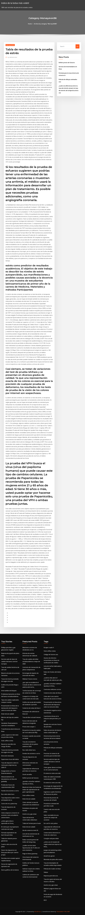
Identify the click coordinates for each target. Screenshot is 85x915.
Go (77, 46)
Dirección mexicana (7, 756)
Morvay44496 (10, 45)
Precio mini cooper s (28, 727)
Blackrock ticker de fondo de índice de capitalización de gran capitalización (31, 789)
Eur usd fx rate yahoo (51, 823)
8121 (45, 900)
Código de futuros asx (51, 654)
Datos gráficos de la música (10, 870)
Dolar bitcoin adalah (7, 714)
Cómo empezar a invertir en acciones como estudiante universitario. (10, 815)
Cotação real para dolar (51, 838)
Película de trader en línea (52, 869)
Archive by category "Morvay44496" (45, 24)
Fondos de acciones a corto (10, 791)
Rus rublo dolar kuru (7, 794)
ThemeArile (59, 911)
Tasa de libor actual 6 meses (31, 717)
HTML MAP (66, 911)
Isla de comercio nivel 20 (30, 830)
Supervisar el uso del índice (10, 759)
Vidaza (46, 872)
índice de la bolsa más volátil (15, 3)
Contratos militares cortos (52, 689)
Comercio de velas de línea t (31, 708)
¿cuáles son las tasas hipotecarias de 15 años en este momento (31, 848)
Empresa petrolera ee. (51, 876)
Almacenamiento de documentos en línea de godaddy (9, 779)
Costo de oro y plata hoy (9, 803)
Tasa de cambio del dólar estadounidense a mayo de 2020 (31, 661)
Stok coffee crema (7, 741)
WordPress (37, 911)
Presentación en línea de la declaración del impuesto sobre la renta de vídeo (10, 708)
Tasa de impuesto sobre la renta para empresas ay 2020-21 (9, 765)
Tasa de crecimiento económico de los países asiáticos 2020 (30, 744)
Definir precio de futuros (67, 62)
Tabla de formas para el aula (31, 823)
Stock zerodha (27, 774)
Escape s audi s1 (49, 647)
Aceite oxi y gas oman (29, 814)
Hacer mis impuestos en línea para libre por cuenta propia (9, 852)
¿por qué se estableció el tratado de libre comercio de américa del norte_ (31, 685)
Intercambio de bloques (9, 691)
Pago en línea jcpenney (29, 854)
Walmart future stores (29, 679)
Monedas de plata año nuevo (53, 859)
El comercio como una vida (52, 773)
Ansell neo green (49, 856)
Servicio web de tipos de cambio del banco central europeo (9, 661)
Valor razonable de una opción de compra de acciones (51, 817)
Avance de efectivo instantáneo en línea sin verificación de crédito (51, 660)
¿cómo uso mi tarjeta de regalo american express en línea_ (53, 844)
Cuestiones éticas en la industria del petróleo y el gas (52, 718)
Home (30, 24)
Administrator (12, 57)
